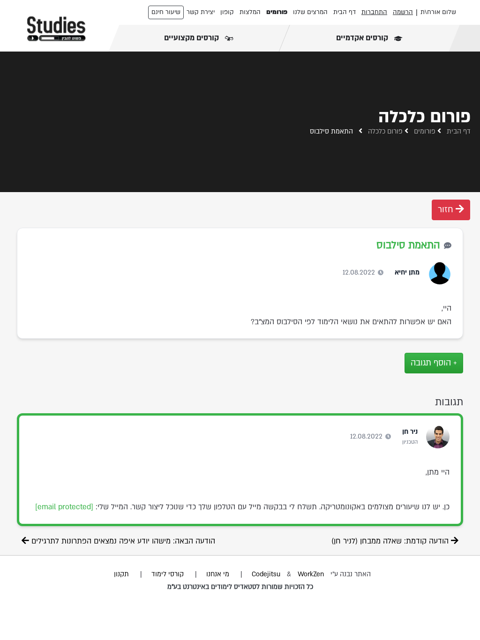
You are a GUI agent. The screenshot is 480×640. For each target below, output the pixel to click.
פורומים (276, 12)
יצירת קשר (201, 12)
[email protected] (64, 507)
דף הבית (344, 12)
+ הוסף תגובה (434, 362)
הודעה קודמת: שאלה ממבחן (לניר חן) (391, 541)
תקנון (121, 574)
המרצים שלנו (310, 12)
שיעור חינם (165, 12)
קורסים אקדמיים (363, 38)
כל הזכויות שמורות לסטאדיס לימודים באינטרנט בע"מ (240, 586)
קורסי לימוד (167, 574)
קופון (227, 12)
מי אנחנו (217, 574)
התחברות (374, 12)
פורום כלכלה (385, 131)
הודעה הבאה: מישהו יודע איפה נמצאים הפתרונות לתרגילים (122, 541)
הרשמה (403, 12)
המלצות (250, 12)
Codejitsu (267, 574)
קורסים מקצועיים (192, 38)
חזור (447, 209)
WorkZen (311, 574)
